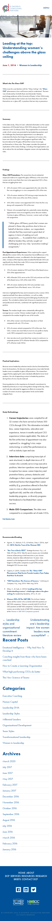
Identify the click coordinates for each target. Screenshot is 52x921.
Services (15, 876)
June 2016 (8, 831)
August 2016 (9, 820)
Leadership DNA (11, 707)
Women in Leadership (30, 65)
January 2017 (9, 790)
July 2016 (7, 826)
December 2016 (11, 796)
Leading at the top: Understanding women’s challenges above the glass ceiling (27, 591)
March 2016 (9, 837)
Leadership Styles (11, 713)
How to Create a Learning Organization (22, 665)
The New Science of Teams (16, 677)
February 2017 (10, 784)
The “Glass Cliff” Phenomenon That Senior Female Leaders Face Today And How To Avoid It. (28, 573)
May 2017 (8, 778)
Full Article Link (9, 519)
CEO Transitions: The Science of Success (23, 581)
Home (21, 872)
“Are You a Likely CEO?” (16, 550)
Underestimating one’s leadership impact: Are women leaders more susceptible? (37, 627)
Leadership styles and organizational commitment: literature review (12, 627)
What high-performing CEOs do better (21, 671)
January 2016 (9, 849)
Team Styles (8, 731)
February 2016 (10, 843)
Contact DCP (30, 879)
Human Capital (10, 701)
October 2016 (10, 808)
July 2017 (7, 767)
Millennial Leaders (12, 719)
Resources (28, 876)
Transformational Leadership (16, 737)
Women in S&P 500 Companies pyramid (25, 611)
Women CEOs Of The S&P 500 (18, 599)
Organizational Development (17, 725)
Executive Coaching (12, 696)
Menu (46, 7)
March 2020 (9, 761)
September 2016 (11, 814)
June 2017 (8, 773)
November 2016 (11, 802)
